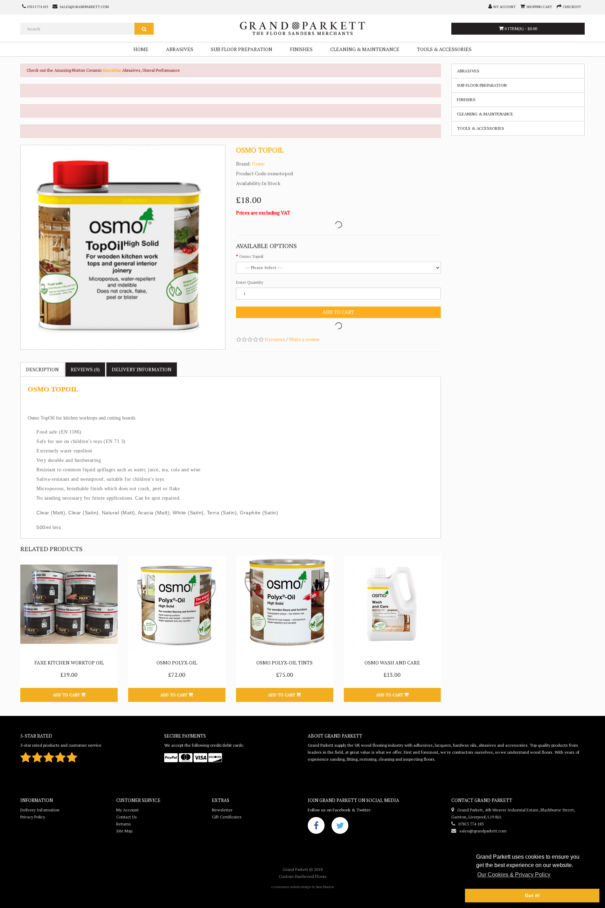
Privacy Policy (32, 816)
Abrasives (179, 49)
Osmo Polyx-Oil (177, 662)
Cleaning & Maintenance (364, 49)
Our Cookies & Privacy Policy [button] (513, 875)
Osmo (258, 163)
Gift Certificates (227, 816)
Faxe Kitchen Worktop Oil (69, 662)
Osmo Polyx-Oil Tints (284, 662)
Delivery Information (40, 809)
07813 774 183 (469, 823)
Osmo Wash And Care (392, 662)
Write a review (304, 339)
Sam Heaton (325, 887)
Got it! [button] (532, 895)
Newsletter (222, 809)
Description (42, 369)
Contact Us (126, 816)
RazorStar (112, 70)
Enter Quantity (249, 282)
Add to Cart (338, 312)
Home (140, 49)
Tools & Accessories (444, 49)
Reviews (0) (85, 369)
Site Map (124, 830)
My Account (127, 809)
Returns (123, 823)
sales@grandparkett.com (481, 830)
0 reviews (275, 339)
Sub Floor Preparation (241, 49)
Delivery (142, 369)
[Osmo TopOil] (122, 247)
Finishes (301, 49)
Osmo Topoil (251, 256)
